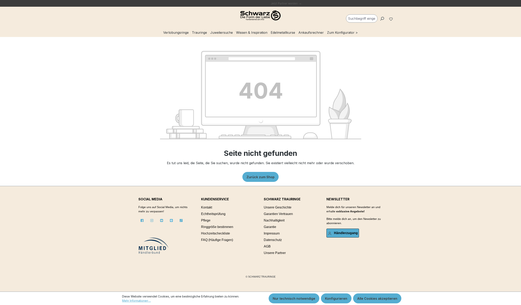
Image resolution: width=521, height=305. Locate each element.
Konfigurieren (336, 298)
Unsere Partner (275, 253)
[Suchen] (382, 18)
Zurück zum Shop (260, 177)
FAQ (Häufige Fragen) (217, 240)
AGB (267, 246)
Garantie (270, 227)
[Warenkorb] (397, 17)
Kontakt (206, 207)
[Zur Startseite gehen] (260, 15)
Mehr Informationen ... (136, 300)
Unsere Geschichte (277, 207)
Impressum (272, 233)
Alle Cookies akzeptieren (377, 298)
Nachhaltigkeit (274, 220)
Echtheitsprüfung (213, 214)
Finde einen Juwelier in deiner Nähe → (253, 3)
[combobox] (362, 18)
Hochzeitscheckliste (215, 233)
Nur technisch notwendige (294, 298)
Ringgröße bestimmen (217, 227)
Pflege (205, 220)
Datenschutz (273, 240)
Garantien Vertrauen (278, 214)
